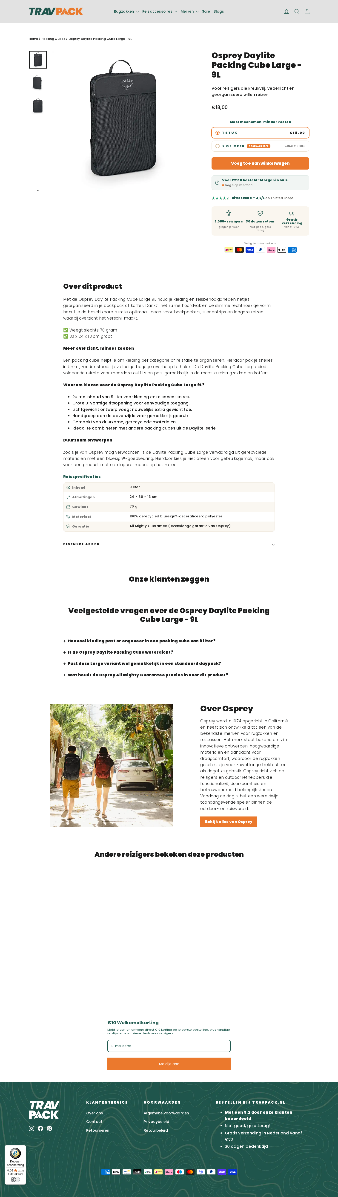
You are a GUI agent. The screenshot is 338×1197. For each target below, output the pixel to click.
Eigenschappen (81, 544)
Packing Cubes (53, 39)
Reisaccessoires (158, 11)
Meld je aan (169, 1064)
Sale (206, 11)
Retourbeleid (156, 1130)
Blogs (219, 11)
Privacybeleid (156, 1121)
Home (33, 39)
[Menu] (23, 1148)
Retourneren (97, 1130)
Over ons (94, 1113)
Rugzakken (124, 11)
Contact (94, 1121)
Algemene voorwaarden (166, 1113)
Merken (188, 11)
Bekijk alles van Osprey (228, 821)
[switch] (15, 1179)
